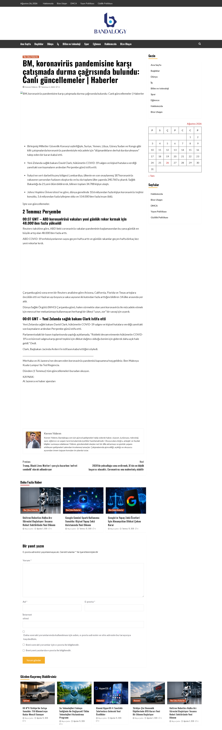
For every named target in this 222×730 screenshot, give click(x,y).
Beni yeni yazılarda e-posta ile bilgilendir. (48, 650)
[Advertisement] (83, 121)
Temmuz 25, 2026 (85, 528)
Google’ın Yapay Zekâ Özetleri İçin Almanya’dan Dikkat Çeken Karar (124, 521)
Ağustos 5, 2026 (42, 528)
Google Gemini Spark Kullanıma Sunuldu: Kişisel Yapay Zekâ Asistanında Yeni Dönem (82, 521)
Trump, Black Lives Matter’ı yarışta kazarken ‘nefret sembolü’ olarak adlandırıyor (50, 465)
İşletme (26, 700)
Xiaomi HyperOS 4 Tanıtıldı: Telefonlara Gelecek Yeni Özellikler (109, 711)
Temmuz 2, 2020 (48, 87)
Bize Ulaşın (62, 3)
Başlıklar (38, 44)
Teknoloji (100, 700)
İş (58, 44)
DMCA (74, 3)
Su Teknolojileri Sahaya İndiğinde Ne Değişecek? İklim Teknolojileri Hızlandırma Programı (74, 712)
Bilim (62, 700)
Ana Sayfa (25, 44)
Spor (86, 44)
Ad (25, 601)
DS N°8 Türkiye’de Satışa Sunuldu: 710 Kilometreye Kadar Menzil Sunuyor (35, 711)
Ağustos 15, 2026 (42, 718)
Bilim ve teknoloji (71, 44)
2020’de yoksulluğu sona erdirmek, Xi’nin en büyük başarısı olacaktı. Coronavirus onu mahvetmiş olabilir (116, 465)
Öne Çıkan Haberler (31, 57)
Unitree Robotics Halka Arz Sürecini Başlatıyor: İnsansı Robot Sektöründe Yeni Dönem (39, 521)
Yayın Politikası (87, 3)
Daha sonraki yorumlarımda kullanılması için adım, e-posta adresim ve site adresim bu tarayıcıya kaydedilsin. (77, 637)
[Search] (200, 43)
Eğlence (97, 44)
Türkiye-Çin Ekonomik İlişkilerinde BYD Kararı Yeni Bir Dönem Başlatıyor (146, 711)
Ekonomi (137, 700)
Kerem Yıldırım (31, 87)
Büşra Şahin (29, 529)
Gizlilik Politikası (105, 3)
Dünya (50, 44)
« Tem (151, 175)
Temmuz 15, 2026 (128, 528)
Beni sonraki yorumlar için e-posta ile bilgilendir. (52, 644)
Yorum (27, 560)
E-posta (90, 601)
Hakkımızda (48, 3)
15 (190, 149)
